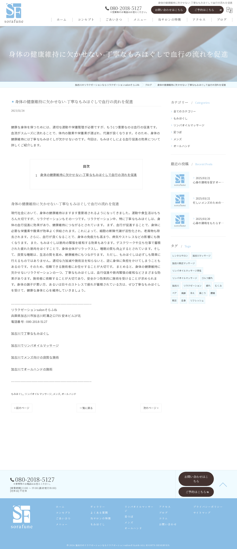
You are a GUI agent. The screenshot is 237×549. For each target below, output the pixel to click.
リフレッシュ (197, 300)
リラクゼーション (192, 285)
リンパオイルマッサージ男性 (187, 270)
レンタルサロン (180, 255)
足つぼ (177, 132)
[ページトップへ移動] (223, 484)
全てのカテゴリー (184, 111)
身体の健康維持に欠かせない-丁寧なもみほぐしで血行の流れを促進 (88, 174)
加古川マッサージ (202, 255)
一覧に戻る (86, 408)
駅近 (174, 300)
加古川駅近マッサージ (183, 263)
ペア (174, 293)
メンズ (56, 394)
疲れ (208, 285)
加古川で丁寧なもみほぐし (30, 333)
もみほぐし (17, 394)
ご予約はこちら (204, 10)
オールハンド (69, 394)
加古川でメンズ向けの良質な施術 (35, 357)
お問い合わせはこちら (169, 10)
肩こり (202, 293)
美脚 (183, 293)
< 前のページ (21, 408)
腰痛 (213, 293)
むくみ (218, 285)
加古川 (175, 285)
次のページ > (150, 408)
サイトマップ (202, 512)
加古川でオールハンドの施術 (32, 369)
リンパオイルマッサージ (38, 394)
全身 (183, 300)
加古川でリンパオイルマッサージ (35, 345)
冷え (192, 293)
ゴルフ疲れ (207, 278)
